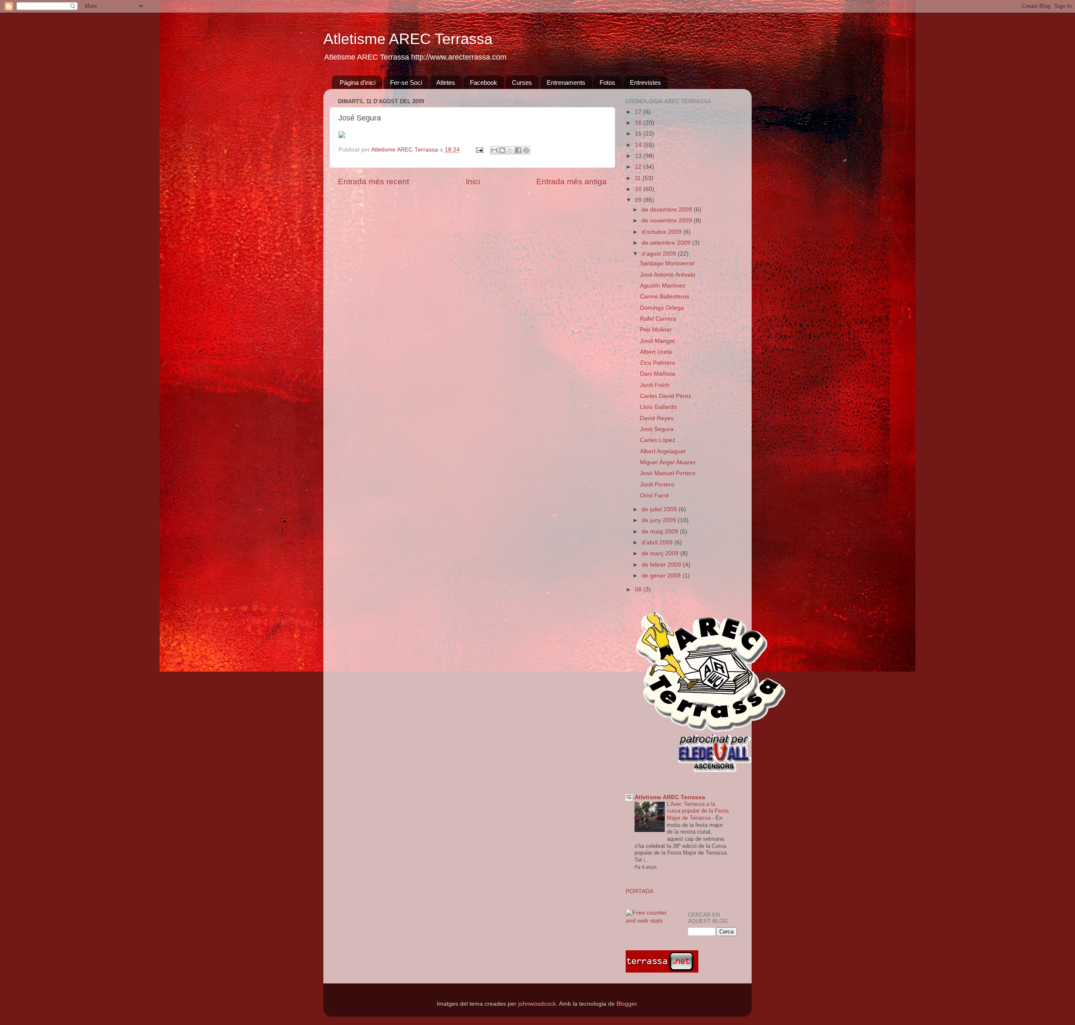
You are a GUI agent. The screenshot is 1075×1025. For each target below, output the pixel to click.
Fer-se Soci (406, 82)
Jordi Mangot (657, 341)
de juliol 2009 (660, 509)
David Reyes (657, 418)
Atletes (445, 82)
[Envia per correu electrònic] (494, 150)
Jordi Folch (654, 385)
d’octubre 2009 (662, 232)
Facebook (483, 82)
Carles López (657, 440)
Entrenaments (566, 82)
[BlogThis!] (502, 150)
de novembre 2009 (668, 220)
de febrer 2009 (662, 565)
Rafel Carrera (658, 319)
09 (639, 200)
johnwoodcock (537, 1004)
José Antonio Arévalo (667, 275)
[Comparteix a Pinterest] (526, 150)
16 (639, 123)
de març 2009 (661, 553)
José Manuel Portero (667, 473)
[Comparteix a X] (510, 150)
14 (639, 145)
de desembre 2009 (668, 210)
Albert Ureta (656, 352)
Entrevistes (645, 82)
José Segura (657, 429)
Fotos (607, 82)
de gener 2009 (662, 576)
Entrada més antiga (571, 181)
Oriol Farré (654, 495)
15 (639, 134)
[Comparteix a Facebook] (518, 150)
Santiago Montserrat (667, 263)
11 (638, 178)
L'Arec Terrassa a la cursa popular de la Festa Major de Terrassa (698, 811)
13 (639, 156)
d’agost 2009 (660, 254)
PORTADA (639, 891)
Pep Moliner (656, 330)
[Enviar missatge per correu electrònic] (479, 149)
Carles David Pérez (665, 396)
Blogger (626, 1004)
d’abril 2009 (658, 542)
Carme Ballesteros (664, 296)
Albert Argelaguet (663, 451)
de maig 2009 (661, 531)
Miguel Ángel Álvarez (668, 462)
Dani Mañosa (657, 374)
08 (639, 589)
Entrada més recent (373, 181)
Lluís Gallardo (658, 407)
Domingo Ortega (662, 308)
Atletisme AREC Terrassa (408, 38)
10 (639, 189)
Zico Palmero (657, 363)
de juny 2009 (660, 520)
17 (639, 112)
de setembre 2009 (667, 243)
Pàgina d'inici (357, 82)
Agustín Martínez (662, 285)
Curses (522, 82)
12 (639, 167)
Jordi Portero (657, 484)
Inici (473, 181)
